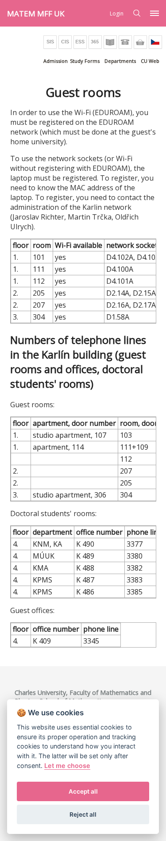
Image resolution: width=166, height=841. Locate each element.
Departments (120, 61)
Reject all (83, 814)
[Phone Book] (125, 42)
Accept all (83, 791)
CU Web (150, 61)
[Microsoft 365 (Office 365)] (95, 42)
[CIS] (65, 42)
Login (117, 13)
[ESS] (80, 42)
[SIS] (50, 42)
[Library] (110, 42)
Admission (55, 61)
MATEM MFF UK (35, 13)
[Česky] (155, 42)
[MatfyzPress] (140, 42)
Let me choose (67, 765)
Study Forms (85, 61)
